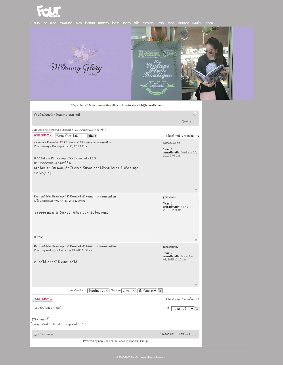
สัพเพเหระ (61, 114)
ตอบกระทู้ (37, 134)
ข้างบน (196, 190)
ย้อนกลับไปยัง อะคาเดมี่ (47, 307)
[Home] (49, 17)
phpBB (102, 341)
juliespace (47, 200)
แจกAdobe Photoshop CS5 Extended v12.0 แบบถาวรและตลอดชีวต (69, 129)
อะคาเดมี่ (74, 114)
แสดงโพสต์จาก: (78, 290)
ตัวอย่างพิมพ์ (194, 114)
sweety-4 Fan (49, 146)
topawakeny (49, 250)
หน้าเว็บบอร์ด (46, 114)
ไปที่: (167, 308)
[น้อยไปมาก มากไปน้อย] (150, 290)
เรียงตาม (116, 290)
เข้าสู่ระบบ (191, 121)
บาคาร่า (39, 236)
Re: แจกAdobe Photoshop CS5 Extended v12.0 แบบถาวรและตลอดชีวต (75, 196)
